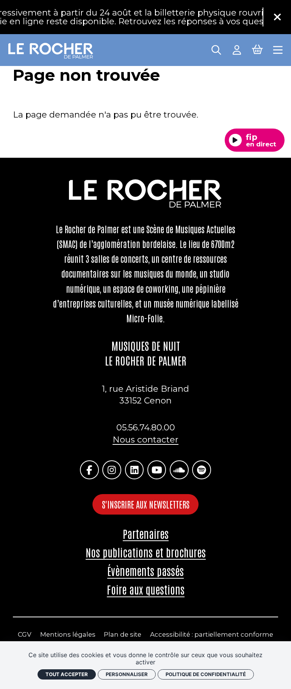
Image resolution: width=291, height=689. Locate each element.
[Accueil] (51, 51)
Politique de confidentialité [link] (206, 674)
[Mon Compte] (237, 49)
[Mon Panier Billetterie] (257, 48)
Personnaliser (127, 674)
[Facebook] (89, 469)
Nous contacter (145, 439)
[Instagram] (111, 469)
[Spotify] (201, 469)
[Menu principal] (278, 48)
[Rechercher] (216, 49)
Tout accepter (66, 674)
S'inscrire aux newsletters (145, 504)
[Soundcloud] (179, 469)
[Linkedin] (134, 469)
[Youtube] (156, 469)
